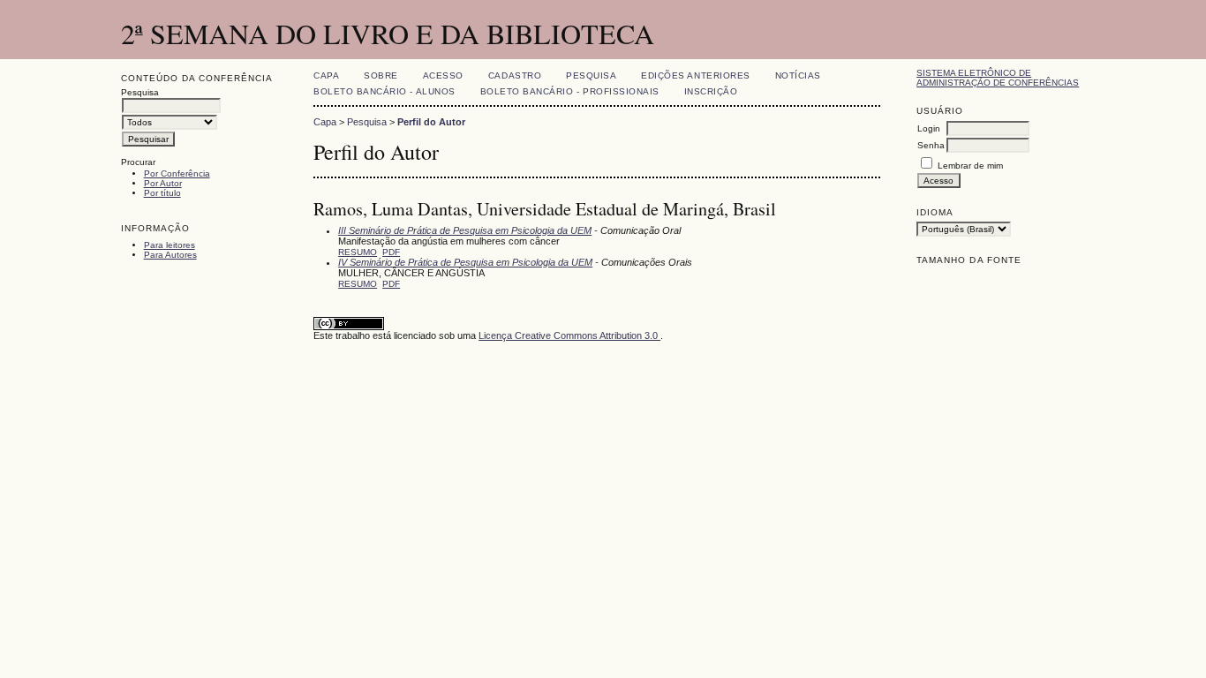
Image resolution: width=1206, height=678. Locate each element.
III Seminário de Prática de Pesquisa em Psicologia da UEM (465, 230)
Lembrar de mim (970, 165)
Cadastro (514, 75)
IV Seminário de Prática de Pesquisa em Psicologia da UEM (465, 262)
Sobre (381, 75)
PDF (391, 252)
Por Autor (163, 183)
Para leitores (169, 245)
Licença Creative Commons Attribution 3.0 (569, 335)
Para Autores (170, 255)
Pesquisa (591, 75)
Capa (326, 75)
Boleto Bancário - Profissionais (570, 91)
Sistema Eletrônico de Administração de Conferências (997, 77)
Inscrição (711, 91)
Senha (931, 145)
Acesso (443, 75)
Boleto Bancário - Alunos (384, 91)
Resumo (357, 252)
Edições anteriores (695, 75)
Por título (162, 193)
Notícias (798, 75)
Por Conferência (177, 173)
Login (928, 128)
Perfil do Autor (431, 122)
